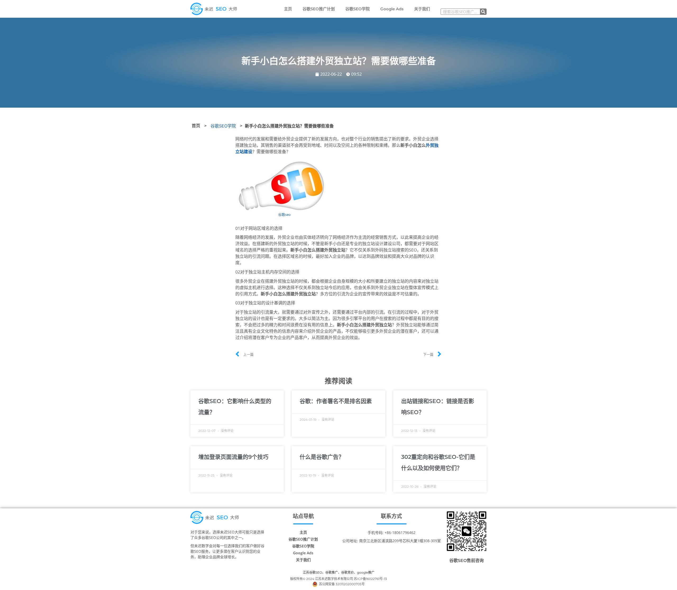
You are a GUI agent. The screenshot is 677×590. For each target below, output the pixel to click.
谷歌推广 (331, 572)
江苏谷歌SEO (312, 572)
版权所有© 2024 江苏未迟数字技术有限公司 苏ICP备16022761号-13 (338, 579)
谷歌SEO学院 (357, 8)
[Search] (483, 12)
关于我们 (422, 8)
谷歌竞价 (347, 572)
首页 (196, 125)
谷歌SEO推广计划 (319, 8)
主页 (288, 8)
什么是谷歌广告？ (322, 457)
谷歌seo (284, 214)
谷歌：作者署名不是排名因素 (336, 401)
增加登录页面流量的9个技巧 (233, 457)
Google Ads (392, 8)
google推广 (365, 572)
